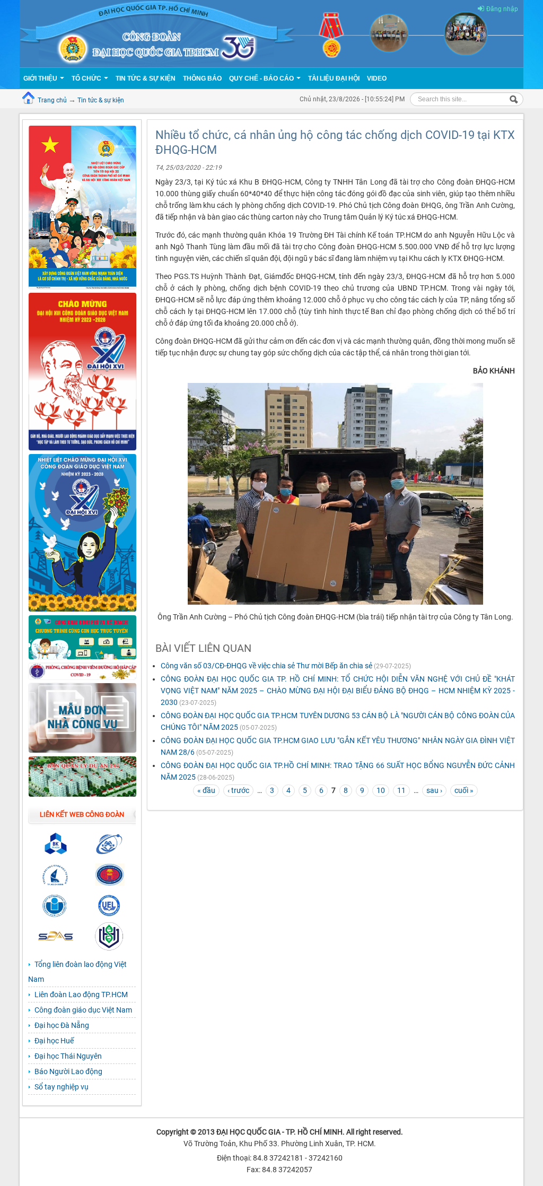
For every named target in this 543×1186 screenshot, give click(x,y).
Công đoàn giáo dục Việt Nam (83, 1010)
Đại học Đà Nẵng (61, 1025)
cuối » (464, 790)
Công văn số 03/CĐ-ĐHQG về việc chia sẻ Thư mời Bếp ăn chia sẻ (267, 665)
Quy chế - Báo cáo (262, 78)
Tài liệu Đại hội (334, 78)
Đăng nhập (502, 9)
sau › (434, 790)
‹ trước (238, 790)
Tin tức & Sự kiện (146, 78)
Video (377, 78)
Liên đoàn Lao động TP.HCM (81, 994)
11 (401, 790)
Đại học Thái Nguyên (68, 1056)
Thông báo (202, 78)
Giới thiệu (41, 78)
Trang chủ (52, 100)
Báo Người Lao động (68, 1071)
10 (380, 790)
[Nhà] (271, 33)
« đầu (206, 790)
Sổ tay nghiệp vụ (61, 1087)
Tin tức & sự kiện (100, 100)
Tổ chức (87, 78)
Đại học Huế (54, 1040)
